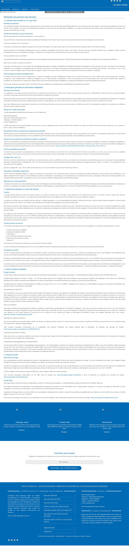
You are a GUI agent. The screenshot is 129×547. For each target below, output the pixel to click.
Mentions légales (85, 536)
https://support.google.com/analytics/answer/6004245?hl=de (22, 329)
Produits (15, 9)
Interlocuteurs (48, 531)
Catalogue (35, 9)
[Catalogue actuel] (22, 420)
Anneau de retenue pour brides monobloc (56, 506)
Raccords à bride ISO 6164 (52, 499)
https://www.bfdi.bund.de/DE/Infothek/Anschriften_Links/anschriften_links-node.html (80, 146)
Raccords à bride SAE (50, 495)
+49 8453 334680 (120, 5)
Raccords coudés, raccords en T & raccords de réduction (58, 520)
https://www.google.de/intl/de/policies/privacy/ (104, 397)
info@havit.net (90, 503)
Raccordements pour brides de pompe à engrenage (56, 515)
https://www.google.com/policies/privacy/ (16, 377)
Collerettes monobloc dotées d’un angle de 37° (58, 510)
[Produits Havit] (64, 421)
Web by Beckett (60, 536)
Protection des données (72, 536)
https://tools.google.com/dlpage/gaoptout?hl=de (18, 314)
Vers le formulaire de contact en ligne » (93, 506)
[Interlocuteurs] (107, 421)
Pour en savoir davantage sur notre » (19, 515)
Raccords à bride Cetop (51, 503)
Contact (25, 9)
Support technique (49, 527)
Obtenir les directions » (64, 468)
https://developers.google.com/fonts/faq (69, 375)
